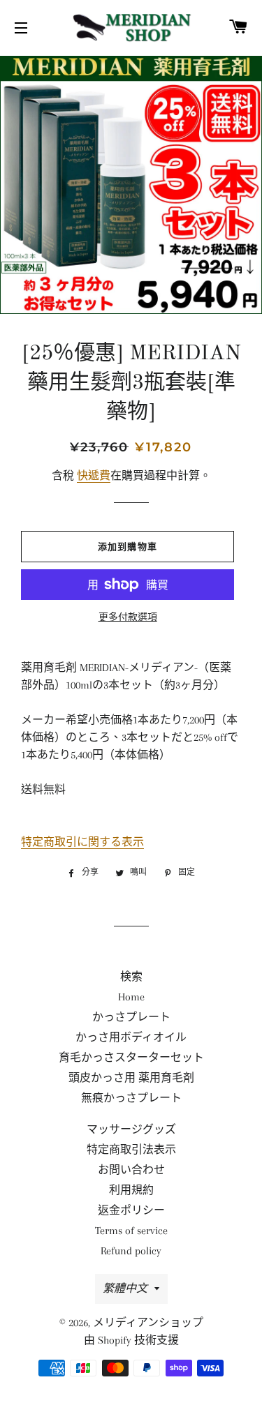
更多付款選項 (128, 617)
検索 (131, 976)
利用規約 (131, 1190)
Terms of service (131, 1230)
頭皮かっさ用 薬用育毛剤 (131, 1078)
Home (131, 997)
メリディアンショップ (148, 1322)
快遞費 (93, 476)
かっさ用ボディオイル (131, 1037)
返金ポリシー (131, 1210)
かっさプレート (131, 1017)
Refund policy (131, 1251)
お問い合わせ (131, 1170)
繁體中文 (125, 1288)
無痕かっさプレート (131, 1098)
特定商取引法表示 (131, 1149)
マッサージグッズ (131, 1129)
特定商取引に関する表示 (82, 842)
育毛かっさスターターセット (131, 1057)
